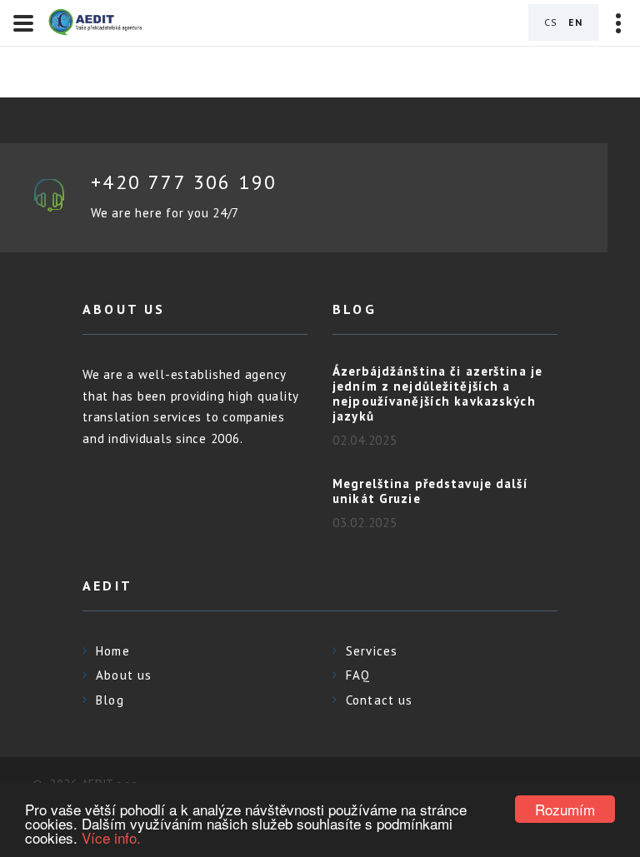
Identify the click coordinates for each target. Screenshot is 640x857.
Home (113, 651)
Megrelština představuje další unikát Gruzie (430, 491)
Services (372, 651)
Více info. (111, 837)
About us (124, 675)
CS (551, 22)
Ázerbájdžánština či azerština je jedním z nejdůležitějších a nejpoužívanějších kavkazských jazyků (437, 393)
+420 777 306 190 (184, 182)
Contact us (379, 700)
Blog (110, 700)
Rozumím (565, 809)
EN (575, 22)
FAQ (358, 675)
